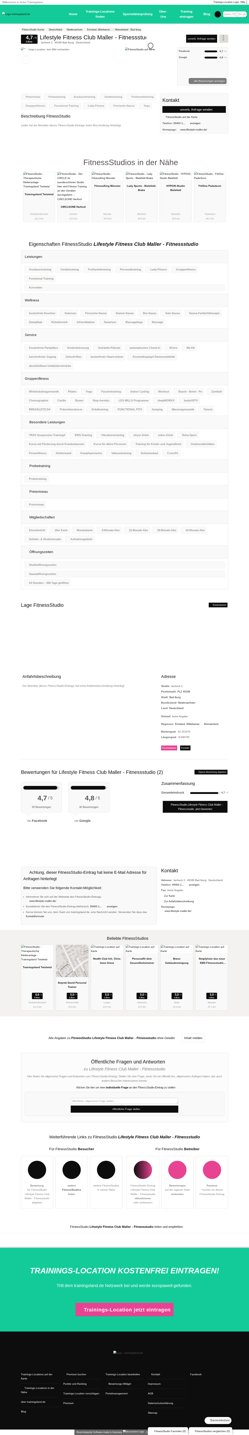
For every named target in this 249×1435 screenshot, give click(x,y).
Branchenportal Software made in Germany (98, 1432)
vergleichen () (212, 1431)
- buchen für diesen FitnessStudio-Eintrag (212, 1189)
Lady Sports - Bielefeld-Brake (141, 188)
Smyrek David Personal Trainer (72, 984)
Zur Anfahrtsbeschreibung (179, 901)
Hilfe (242, 2)
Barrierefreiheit (219, 1420)
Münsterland (211, 724)
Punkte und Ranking (75, 1383)
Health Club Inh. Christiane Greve (107, 960)
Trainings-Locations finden (100, 14)
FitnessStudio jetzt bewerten (196, 807)
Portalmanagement (117, 1393)
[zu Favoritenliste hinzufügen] (25, 52)
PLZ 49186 (183, 691)
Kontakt (185, 748)
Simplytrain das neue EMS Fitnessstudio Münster (212, 961)
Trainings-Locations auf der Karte (36, 1376)
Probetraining (39, 466)
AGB (150, 1393)
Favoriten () (170, 1431)
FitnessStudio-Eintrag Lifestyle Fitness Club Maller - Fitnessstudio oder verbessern (143, 1194)
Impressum (154, 1383)
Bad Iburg (175, 697)
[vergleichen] (25, 60)
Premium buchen (76, 1374)
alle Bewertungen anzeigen (209, 80)
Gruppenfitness (37, 378)
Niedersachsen (186, 702)
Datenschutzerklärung (160, 1403)
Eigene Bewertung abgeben (212, 772)
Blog (206, 14)
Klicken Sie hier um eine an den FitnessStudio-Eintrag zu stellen (126, 1087)
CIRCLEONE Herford (73, 206)
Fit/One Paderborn (210, 185)
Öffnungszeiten (40, 552)
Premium (221, 159)
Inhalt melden (193, 1038)
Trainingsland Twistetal (39, 194)
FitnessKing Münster (107, 185)
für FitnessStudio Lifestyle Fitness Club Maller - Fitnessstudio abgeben (37, 1194)
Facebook (196, 1374)
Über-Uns (163, 14)
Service (31, 335)
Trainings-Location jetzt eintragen (127, 1310)
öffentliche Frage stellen (126, 1109)
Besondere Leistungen (46, 422)
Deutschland (176, 708)
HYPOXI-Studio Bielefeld (175, 188)
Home (73, 14)
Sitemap (152, 1412)
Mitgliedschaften (41, 517)
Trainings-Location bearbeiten (123, 1374)
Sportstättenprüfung (137, 14)
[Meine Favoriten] (217, 14)
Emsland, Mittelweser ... (189, 724)
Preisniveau (38, 491)
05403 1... (179, 123)
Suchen (244, 14)
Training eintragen (186, 14)
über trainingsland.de (33, 1401)
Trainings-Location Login (226, 2)
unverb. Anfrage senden (201, 38)
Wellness (32, 300)
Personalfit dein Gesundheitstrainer (142, 960)
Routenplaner (219, 605)
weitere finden (71, 1189)
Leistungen (33, 257)
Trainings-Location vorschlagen (81, 1393)
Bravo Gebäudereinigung (176, 960)
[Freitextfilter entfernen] (236, 14)
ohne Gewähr (166, 1038)
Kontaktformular (35, 916)
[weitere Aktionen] (223, 38)
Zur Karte (169, 895)
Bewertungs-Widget (119, 1383)
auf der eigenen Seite (177, 1189)
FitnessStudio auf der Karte (181, 117)
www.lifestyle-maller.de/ (193, 129)
